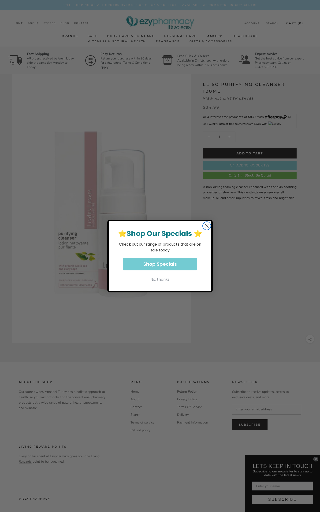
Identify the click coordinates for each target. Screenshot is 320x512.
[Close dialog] (207, 226)
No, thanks (160, 279)
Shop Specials (160, 264)
